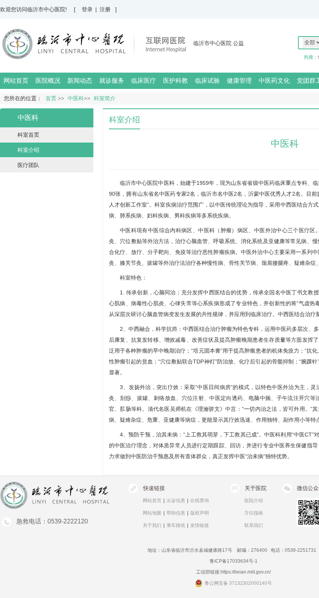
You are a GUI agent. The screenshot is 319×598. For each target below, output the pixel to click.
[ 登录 (83, 9)
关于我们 (152, 525)
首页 (51, 98)
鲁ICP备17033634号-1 (234, 561)
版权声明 (199, 513)
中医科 (166, 183)
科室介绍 (28, 150)
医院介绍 (253, 500)
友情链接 (199, 525)
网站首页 (16, 80)
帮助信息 (176, 513)
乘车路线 (176, 525)
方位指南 (253, 513)
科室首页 (28, 135)
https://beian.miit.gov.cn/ (246, 572)
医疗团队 (28, 165)
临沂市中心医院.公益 (218, 43)
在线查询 (199, 500)
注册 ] (108, 9)
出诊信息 (176, 500)
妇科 (152, 215)
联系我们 (253, 525)
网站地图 (152, 513)
